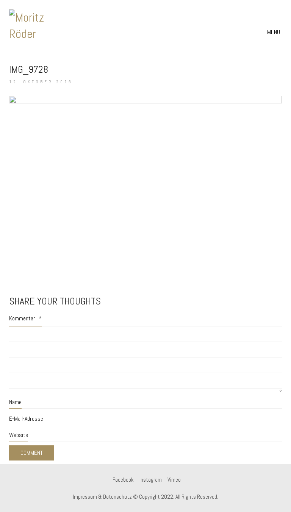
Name (15, 402)
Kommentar (25, 318)
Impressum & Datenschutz (102, 496)
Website (18, 435)
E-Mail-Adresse (26, 419)
